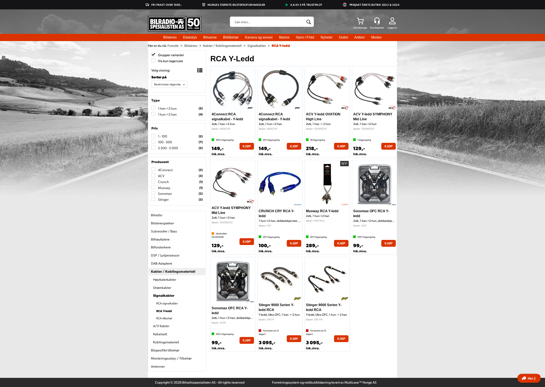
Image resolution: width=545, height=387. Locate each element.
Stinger (163, 199)
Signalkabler (256, 45)
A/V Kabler (161, 326)
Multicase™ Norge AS (360, 382)
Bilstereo (170, 37)
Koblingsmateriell (166, 342)
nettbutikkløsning (317, 382)
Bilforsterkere (161, 247)
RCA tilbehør (164, 318)
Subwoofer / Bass (164, 231)
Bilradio (156, 215)
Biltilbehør (231, 37)
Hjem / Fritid (305, 37)
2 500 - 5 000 (167, 148)
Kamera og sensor (259, 37)
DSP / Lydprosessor (165, 255)
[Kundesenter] (377, 20)
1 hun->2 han (167, 114)
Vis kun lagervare (170, 61)
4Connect (165, 170)
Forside (173, 45)
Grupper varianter (170, 55)
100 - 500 (164, 142)
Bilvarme (210, 37)
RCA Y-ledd (281, 45)
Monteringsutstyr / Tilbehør (171, 358)
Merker (376, 37)
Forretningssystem (285, 382)
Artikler (359, 37)
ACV (161, 175)
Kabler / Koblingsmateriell (222, 45)
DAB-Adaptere (161, 263)
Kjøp (247, 146)
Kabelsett (160, 334)
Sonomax (164, 193)
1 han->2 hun (167, 108)
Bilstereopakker (162, 223)
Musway (163, 187)
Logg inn (392, 27)
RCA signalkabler (167, 303)
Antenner (158, 366)
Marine (284, 37)
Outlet (343, 37)
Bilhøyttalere (160, 239)
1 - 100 (162, 136)
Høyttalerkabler (164, 279)
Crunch (163, 181)
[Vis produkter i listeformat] (199, 70)
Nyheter (327, 37)
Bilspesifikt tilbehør (165, 350)
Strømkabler (162, 287)
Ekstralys (190, 37)
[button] (529, 378)
